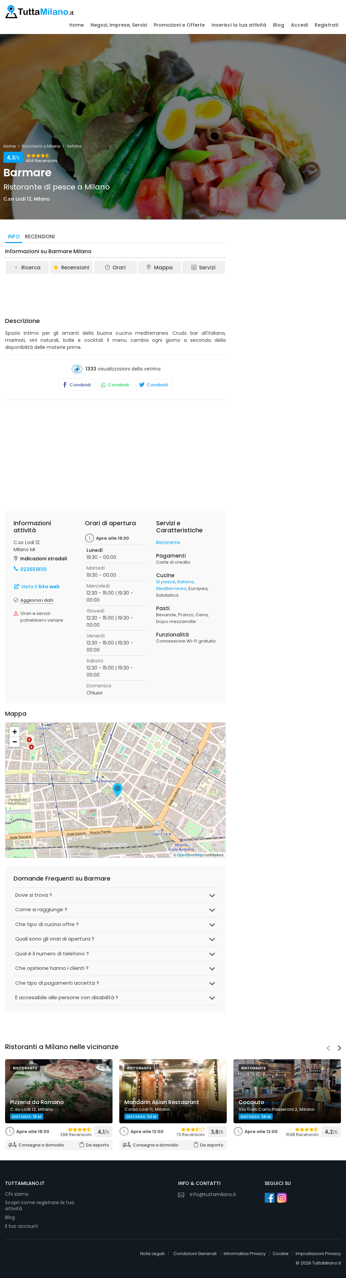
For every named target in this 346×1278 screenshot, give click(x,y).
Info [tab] (14, 236)
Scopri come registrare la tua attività (39, 1206)
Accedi (299, 25)
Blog (278, 25)
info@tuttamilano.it (213, 1194)
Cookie (281, 1253)
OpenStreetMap (190, 854)
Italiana (185, 581)
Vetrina (74, 146)
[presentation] (328, 1049)
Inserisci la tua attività (239, 25)
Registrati (326, 25)
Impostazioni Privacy (318, 1253)
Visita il (40, 586)
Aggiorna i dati (36, 600)
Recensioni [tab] (40, 236)
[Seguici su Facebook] (270, 1198)
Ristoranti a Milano (41, 146)
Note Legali (152, 1253)
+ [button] (15, 731)
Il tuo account (21, 1226)
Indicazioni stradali (43, 558)
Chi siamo (17, 1194)
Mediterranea (171, 588)
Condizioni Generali (195, 1253)
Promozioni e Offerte (179, 25)
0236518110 (33, 569)
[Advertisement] (128, 293)
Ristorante (168, 542)
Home (76, 25)
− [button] (15, 742)
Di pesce (165, 581)
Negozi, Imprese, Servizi (119, 25)
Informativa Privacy (245, 1253)
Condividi (80, 385)
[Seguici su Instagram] (282, 1198)
